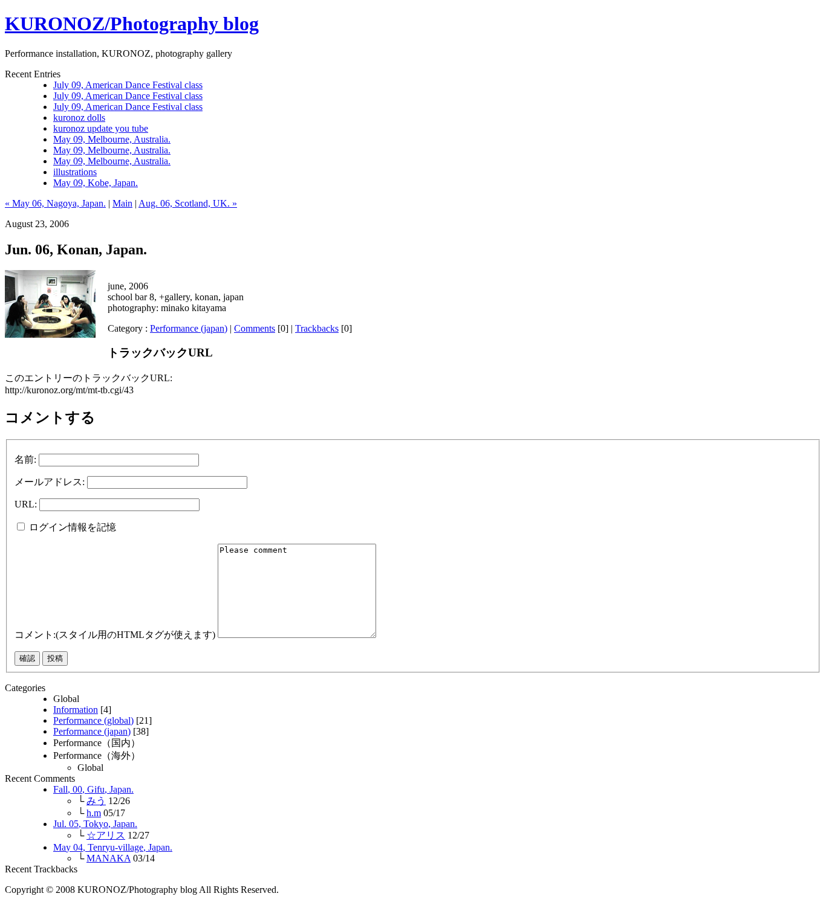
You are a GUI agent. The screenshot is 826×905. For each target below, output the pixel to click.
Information (75, 709)
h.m (93, 813)
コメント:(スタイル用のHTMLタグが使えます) (115, 635)
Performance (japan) (188, 328)
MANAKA (108, 858)
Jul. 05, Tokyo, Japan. (95, 824)
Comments (254, 328)
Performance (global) (93, 720)
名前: (25, 459)
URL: (26, 504)
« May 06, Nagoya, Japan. (55, 203)
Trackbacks (317, 328)
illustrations (75, 172)
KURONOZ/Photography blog (132, 23)
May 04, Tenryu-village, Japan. (112, 847)
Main (122, 203)
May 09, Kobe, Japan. (95, 183)
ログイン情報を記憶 (71, 527)
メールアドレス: (50, 482)
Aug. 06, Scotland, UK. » (187, 203)
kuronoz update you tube (100, 128)
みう (96, 801)
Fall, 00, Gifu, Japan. (93, 789)
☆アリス (105, 835)
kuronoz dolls (79, 117)
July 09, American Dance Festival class (128, 85)
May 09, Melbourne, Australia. (112, 139)
